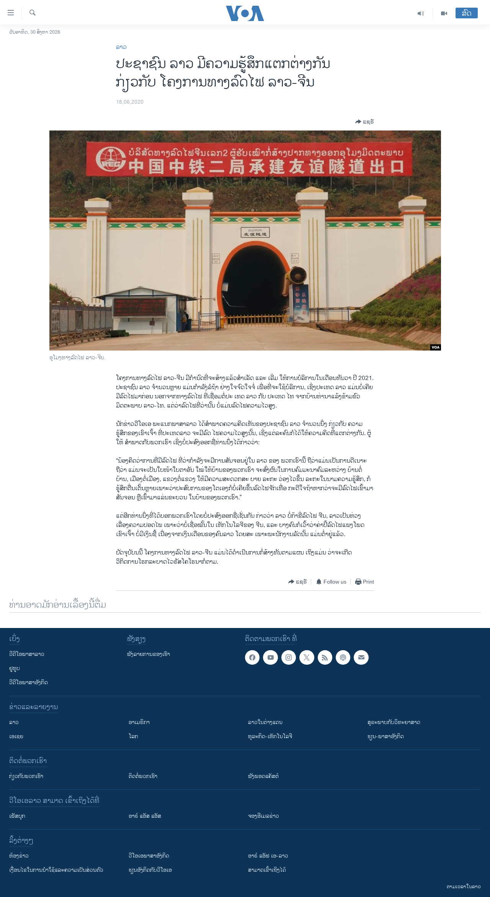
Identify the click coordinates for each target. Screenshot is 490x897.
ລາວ (121, 47)
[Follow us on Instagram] (288, 657)
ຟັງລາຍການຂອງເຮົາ (148, 654)
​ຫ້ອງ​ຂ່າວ (19, 856)
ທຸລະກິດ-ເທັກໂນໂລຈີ (270, 736)
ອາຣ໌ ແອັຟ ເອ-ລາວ (268, 856)
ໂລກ (133, 736)
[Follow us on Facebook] (252, 657)
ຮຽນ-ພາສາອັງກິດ (386, 736)
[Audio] (421, 13)
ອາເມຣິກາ (139, 722)
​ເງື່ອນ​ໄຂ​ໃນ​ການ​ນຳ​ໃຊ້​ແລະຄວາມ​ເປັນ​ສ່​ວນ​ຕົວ (56, 870)
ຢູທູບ (14, 668)
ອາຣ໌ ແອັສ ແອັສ (145, 816)
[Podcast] (343, 657)
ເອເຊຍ (16, 736)
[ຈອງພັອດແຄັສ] (361, 657)
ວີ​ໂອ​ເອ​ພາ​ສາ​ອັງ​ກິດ (149, 856)
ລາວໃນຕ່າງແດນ (265, 722)
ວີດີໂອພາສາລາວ (26, 654)
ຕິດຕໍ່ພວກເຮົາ (143, 776)
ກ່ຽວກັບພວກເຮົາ (26, 776)
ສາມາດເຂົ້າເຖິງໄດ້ (267, 870)
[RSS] (325, 657)
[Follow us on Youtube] (270, 657)
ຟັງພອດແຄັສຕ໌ (263, 776)
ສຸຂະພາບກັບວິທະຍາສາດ (394, 722)
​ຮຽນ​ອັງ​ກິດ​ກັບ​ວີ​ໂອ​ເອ (150, 870)
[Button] (364, 121)
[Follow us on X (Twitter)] (306, 657)
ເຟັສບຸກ (17, 816)
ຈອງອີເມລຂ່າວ (263, 816)
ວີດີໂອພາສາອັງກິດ (28, 682)
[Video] (444, 13)
